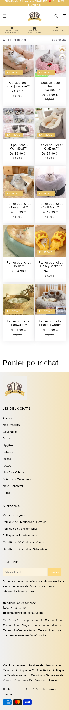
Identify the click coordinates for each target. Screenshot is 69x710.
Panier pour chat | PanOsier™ (18, 323)
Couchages (10, 431)
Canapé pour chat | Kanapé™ (18, 84)
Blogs (6, 492)
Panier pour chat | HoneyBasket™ (50, 264)
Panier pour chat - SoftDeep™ (50, 205)
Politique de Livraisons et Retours (25, 521)
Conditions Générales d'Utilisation (25, 549)
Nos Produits (11, 424)
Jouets (7, 438)
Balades (8, 452)
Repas (7, 458)
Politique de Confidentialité (20, 528)
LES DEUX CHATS (25, 689)
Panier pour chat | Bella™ (18, 264)
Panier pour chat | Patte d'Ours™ (50, 323)
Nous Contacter (13, 486)
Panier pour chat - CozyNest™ (18, 205)
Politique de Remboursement (21, 535)
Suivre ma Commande (17, 479)
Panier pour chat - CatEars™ (50, 146)
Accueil (7, 418)
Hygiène (8, 445)
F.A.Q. (7, 465)
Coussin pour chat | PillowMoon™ (50, 86)
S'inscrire (55, 572)
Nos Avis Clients (13, 472)
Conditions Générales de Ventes (24, 542)
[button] (5, 16)
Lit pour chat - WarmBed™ (19, 146)
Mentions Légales (14, 515)
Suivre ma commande (21, 602)
